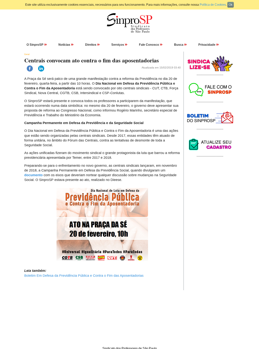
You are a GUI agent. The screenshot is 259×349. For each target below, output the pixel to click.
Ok (230, 4)
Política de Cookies (213, 4)
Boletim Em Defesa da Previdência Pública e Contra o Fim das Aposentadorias (84, 275)
